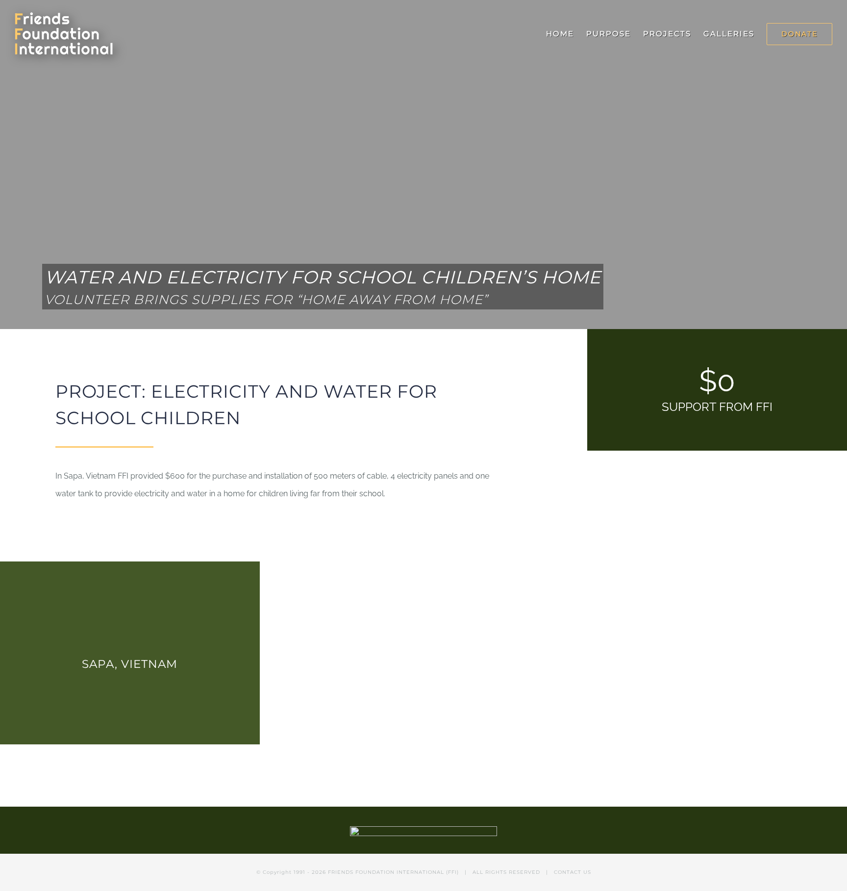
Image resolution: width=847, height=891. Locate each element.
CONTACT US (572, 872)
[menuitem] (566, 34)
